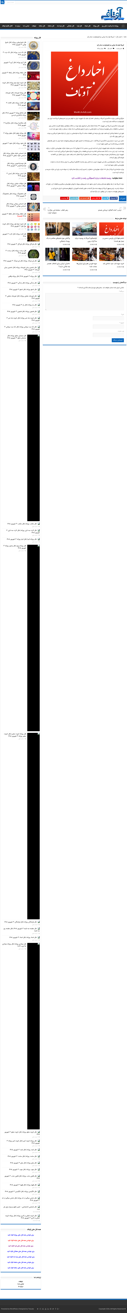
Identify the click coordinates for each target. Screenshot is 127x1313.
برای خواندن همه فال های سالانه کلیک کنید (21, 1268)
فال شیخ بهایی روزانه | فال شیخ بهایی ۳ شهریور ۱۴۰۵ (15, 43)
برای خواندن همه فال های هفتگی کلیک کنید (20, 1251)
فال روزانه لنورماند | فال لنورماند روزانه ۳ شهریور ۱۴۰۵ (15, 93)
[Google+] (58, 1308)
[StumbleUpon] (43, 1308)
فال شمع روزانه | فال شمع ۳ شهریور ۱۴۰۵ (22, 289)
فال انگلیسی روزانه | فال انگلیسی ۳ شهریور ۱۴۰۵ (20, 1191)
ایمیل (122, 323)
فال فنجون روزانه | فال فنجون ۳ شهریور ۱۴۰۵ (21, 311)
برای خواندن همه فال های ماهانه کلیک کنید (20, 1262)
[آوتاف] (113, 13)
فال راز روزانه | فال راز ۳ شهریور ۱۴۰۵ (24, 305)
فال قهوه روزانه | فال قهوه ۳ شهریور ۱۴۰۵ (23, 1185)
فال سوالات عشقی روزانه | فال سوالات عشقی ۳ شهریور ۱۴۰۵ (16, 184)
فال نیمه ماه (60, 26)
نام (122, 314)
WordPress (14, 1309)
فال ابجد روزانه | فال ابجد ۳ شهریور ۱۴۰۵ (23, 1149)
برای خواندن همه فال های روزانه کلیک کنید (21, 1235)
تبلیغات (34, 26)
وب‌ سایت (121, 331)
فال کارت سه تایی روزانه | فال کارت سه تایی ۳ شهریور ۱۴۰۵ (23, 531)
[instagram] (40, 1308)
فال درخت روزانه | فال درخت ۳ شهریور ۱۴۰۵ (16, 251)
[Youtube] (46, 1308)
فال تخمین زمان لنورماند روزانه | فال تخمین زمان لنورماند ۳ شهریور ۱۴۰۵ (22, 268)
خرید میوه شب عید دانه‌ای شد (113, 263)
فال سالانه (42, 26)
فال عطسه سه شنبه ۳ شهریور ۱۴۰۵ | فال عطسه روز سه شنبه (21, 929)
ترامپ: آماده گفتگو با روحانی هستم (109, 209)
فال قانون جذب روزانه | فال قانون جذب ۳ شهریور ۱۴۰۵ (22, 1177)
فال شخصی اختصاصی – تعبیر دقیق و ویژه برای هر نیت (21, 1208)
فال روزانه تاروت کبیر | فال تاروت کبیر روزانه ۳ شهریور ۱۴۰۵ (23, 1142)
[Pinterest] (51, 1308)
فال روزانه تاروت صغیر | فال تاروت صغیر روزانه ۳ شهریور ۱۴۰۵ (15, 735)
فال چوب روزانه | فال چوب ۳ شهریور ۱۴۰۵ (22, 1169)
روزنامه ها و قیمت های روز (110, 26)
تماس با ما (26, 26)
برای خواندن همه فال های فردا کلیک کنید (20, 1246)
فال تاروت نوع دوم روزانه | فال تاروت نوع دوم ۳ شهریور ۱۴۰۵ (14, 83)
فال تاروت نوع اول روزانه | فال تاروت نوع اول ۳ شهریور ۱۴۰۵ (14, 225)
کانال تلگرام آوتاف (7, 26)
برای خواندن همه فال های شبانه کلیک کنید (21, 1240)
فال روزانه (96, 26)
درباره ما (17, 26)
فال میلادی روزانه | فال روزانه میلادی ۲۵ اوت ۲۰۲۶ (14, 945)
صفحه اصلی (123, 25)
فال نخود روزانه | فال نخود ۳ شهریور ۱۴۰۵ (14, 144)
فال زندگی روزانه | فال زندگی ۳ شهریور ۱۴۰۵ (22, 283)
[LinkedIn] (48, 1308)
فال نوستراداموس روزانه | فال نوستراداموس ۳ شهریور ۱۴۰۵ (16, 164)
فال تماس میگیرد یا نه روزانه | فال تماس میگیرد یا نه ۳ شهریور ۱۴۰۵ (21, 1199)
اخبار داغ (119, 37)
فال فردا (79, 26)
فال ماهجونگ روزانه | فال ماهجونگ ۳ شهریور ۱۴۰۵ (14, 194)
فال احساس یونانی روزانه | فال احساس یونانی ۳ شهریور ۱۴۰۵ (16, 205)
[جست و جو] (2, 2)
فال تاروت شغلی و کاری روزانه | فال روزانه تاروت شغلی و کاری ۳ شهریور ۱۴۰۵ (22, 1216)
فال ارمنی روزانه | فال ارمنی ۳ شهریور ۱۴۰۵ (16, 174)
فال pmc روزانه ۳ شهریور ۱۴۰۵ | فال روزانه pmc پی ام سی (14, 114)
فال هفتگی (70, 26)
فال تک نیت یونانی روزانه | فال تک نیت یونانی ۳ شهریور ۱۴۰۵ (22, 328)
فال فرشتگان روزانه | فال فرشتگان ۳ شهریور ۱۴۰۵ (20, 922)
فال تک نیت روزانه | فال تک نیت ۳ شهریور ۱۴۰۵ (14, 53)
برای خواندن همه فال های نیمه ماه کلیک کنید (20, 1257)
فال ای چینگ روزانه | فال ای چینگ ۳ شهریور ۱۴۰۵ (19, 261)
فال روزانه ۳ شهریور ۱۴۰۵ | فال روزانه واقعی (22, 276)
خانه (125, 37)
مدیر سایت (119, 49)
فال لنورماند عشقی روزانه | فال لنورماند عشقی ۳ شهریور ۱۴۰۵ (22, 297)
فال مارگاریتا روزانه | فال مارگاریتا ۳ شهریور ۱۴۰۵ (15, 124)
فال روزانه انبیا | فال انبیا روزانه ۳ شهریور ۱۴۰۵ (21, 539)
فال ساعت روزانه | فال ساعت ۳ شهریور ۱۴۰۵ (22, 1156)
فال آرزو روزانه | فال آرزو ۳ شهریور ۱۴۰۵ (15, 63)
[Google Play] (38, 1308)
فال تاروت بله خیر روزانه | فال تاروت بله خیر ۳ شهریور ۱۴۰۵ (23, 319)
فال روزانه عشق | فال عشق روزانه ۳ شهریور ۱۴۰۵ (14, 134)
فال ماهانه (51, 26)
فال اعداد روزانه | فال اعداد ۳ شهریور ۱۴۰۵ (22, 937)
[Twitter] (53, 1308)
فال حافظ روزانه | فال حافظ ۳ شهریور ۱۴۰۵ (14, 215)
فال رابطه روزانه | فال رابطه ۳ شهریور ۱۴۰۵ (14, 73)
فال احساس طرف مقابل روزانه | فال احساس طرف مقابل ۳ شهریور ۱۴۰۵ (14, 154)
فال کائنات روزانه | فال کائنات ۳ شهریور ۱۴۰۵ (16, 104)
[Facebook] (55, 1308)
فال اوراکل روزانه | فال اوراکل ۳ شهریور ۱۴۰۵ (21, 244)
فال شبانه (87, 26)
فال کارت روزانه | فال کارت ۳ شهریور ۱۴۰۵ (14, 235)
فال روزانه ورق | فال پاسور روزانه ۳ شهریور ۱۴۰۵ (14, 546)
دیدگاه (121, 291)
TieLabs (31, 1309)
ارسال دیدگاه (100, 49)
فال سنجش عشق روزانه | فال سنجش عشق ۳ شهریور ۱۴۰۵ (16, 336)
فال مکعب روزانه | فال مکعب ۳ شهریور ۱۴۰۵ (21, 523)
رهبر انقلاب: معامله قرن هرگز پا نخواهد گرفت (58, 210)
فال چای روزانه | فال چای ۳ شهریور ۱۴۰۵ (23, 1163)
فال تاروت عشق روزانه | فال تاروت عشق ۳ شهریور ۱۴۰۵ (22, 1133)
